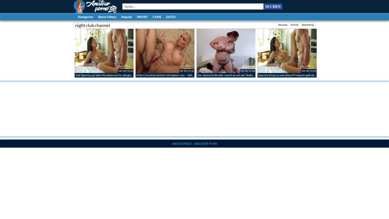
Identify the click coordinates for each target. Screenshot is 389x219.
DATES (171, 17)
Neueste (282, 24)
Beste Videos (107, 17)
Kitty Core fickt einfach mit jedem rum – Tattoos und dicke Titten (176, 75)
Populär (126, 17)
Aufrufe (295, 24)
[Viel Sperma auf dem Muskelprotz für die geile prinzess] (104, 51)
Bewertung (308, 24)
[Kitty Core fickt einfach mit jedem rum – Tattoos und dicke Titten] (165, 51)
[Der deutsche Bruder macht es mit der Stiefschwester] (226, 51)
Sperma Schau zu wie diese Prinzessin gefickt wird (289, 75)
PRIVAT (142, 17)
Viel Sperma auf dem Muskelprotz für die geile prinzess (109, 75)
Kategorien (85, 17)
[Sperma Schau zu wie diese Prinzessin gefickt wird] (287, 51)
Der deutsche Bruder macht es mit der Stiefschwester (230, 75)
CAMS (157, 17)
